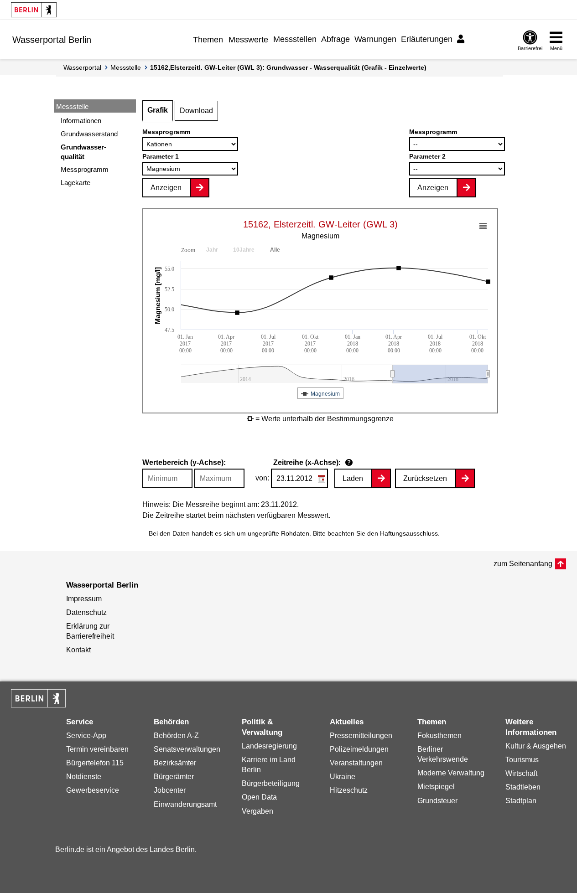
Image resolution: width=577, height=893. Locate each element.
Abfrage (335, 39)
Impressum (84, 599)
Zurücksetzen (425, 478)
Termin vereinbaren (97, 749)
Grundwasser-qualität (83, 151)
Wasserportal (82, 67)
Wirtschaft (521, 773)
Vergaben (257, 811)
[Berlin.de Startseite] (34, 9)
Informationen (81, 120)
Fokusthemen (439, 735)
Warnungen (375, 39)
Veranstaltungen (356, 763)
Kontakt (78, 650)
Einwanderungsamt (185, 804)
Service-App (86, 735)
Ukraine (342, 776)
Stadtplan (520, 801)
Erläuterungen (426, 39)
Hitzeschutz (349, 790)
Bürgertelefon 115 (95, 763)
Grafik (157, 110)
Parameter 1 (160, 156)
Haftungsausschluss (409, 533)
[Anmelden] (462, 39)
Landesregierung (269, 746)
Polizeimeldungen (359, 749)
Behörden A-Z (176, 735)
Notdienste (83, 776)
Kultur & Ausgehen (535, 746)
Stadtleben (523, 787)
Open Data (259, 797)
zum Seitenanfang (523, 564)
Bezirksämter (175, 763)
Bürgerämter (174, 776)
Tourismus (522, 760)
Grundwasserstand (89, 134)
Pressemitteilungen (361, 735)
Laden (353, 478)
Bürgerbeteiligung (271, 783)
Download (196, 110)
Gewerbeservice (92, 790)
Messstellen (295, 39)
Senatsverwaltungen (187, 749)
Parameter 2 (427, 156)
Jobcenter (170, 790)
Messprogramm (85, 169)
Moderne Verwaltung (450, 773)
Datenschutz (86, 612)
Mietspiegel (436, 786)
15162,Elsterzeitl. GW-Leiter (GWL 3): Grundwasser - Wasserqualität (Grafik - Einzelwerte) (288, 67)
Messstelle (125, 67)
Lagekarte (75, 182)
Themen (208, 39)
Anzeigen (166, 187)
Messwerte (248, 39)
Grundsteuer (437, 801)
